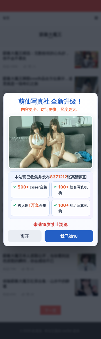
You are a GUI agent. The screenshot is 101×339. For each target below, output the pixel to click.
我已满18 (68, 236)
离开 (24, 236)
